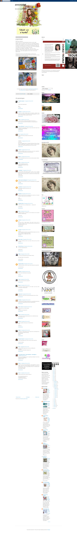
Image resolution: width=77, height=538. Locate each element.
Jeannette (20, 111)
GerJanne (19, 229)
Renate (19, 285)
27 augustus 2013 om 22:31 (25, 156)
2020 (54, 371)
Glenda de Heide (21, 263)
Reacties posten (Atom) (24, 398)
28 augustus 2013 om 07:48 (26, 193)
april (54, 402)
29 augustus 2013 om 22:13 (27, 306)
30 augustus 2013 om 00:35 (25, 314)
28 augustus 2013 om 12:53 (26, 229)
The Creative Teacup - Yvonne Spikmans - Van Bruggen (27, 354)
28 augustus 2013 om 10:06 (25, 211)
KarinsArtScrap (20, 246)
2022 (54, 368)
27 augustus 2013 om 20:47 (24, 134)
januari (55, 406)
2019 (54, 372)
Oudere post (37, 397)
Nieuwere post (18, 397)
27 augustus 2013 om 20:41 (25, 119)
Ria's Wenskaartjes (46, 482)
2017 (54, 375)
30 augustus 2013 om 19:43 (25, 330)
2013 (54, 380)
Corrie (19, 314)
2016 (54, 376)
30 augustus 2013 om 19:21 (25, 321)
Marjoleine (20, 193)
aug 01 (56, 397)
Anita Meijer (20, 170)
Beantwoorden (20, 108)
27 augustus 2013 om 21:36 (25, 149)
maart (55, 404)
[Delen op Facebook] (31, 93)
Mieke (19, 119)
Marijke (19, 330)
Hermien (19, 271)
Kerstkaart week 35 (49, 459)
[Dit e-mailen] (27, 93)
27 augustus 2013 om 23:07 (26, 170)
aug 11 (56, 394)
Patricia (19, 321)
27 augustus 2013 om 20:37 (26, 111)
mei (54, 401)
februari (55, 405)
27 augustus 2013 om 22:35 (25, 162)
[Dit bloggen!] (28, 93)
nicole (19, 162)
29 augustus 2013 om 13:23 (25, 285)
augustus (55, 386)
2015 (54, 377)
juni (54, 400)
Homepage (28, 397)
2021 (54, 369)
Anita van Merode (21, 126)
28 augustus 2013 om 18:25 (27, 239)
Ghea (19, 346)
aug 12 (56, 393)
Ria (18, 134)
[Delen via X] (29, 93)
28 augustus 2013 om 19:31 (28, 246)
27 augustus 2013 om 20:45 (28, 126)
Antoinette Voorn (21, 203)
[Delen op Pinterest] (32, 93)
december (55, 381)
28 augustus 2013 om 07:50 (28, 203)
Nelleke (19, 156)
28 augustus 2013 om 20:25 (28, 263)
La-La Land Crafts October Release (49, 498)
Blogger (49, 529)
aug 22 (56, 390)
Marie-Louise (20, 239)
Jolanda (19, 149)
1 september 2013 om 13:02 (24, 346)
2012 (54, 408)
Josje (19, 279)
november (55, 382)
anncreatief (20, 4)
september (55, 385)
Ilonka (19, 211)
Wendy (19, 363)
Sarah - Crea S (20, 306)
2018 (54, 373)
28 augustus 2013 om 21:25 (25, 271)
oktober (55, 384)
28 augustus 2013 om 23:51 (24, 279)
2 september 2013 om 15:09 (25, 363)
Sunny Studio (45, 388)
